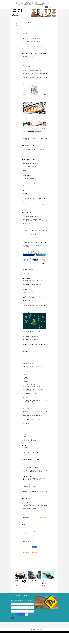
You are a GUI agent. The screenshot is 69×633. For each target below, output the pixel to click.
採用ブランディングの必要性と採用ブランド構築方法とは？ (30, 552)
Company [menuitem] (33, 629)
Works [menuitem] (36, 629)
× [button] (52, 1)
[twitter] (16, 25)
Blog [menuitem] (38, 629)
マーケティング (23, 586)
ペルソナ (34, 300)
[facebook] (16, 23)
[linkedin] (16, 26)
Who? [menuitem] (28, 629)
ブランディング (30, 509)
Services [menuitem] (31, 629)
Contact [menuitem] (41, 629)
